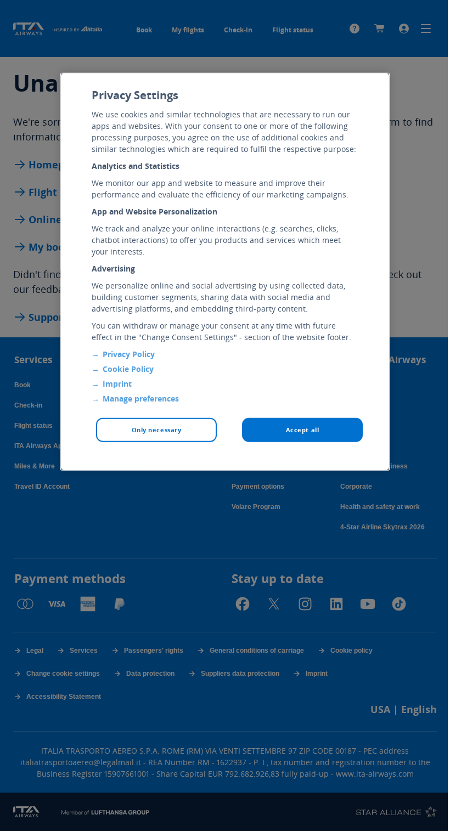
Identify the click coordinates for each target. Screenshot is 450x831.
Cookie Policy (128, 369)
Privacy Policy (129, 354)
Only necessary (157, 430)
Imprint (117, 383)
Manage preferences (141, 398)
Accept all (302, 430)
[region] (225, 272)
